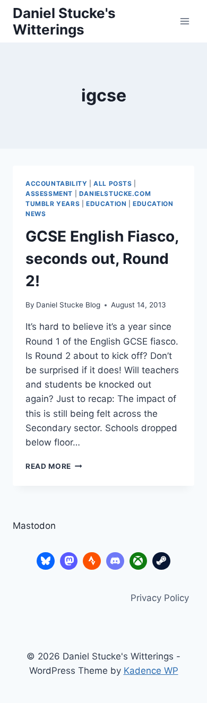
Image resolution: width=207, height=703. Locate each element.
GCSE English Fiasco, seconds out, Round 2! (101, 258)
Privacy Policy (160, 598)
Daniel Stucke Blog (68, 305)
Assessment (49, 194)
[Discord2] (115, 561)
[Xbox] (138, 561)
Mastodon (34, 525)
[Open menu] (184, 21)
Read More (53, 466)
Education (106, 204)
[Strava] (92, 561)
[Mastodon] (69, 561)
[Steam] (161, 561)
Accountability (56, 183)
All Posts (112, 183)
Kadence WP (151, 670)
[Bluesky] (45, 561)
